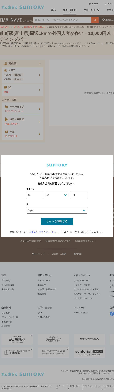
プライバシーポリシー (48, 232)
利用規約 (33, 232)
